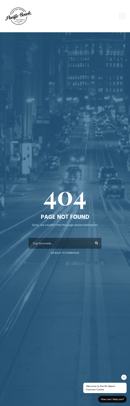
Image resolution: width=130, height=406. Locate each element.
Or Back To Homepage (65, 253)
